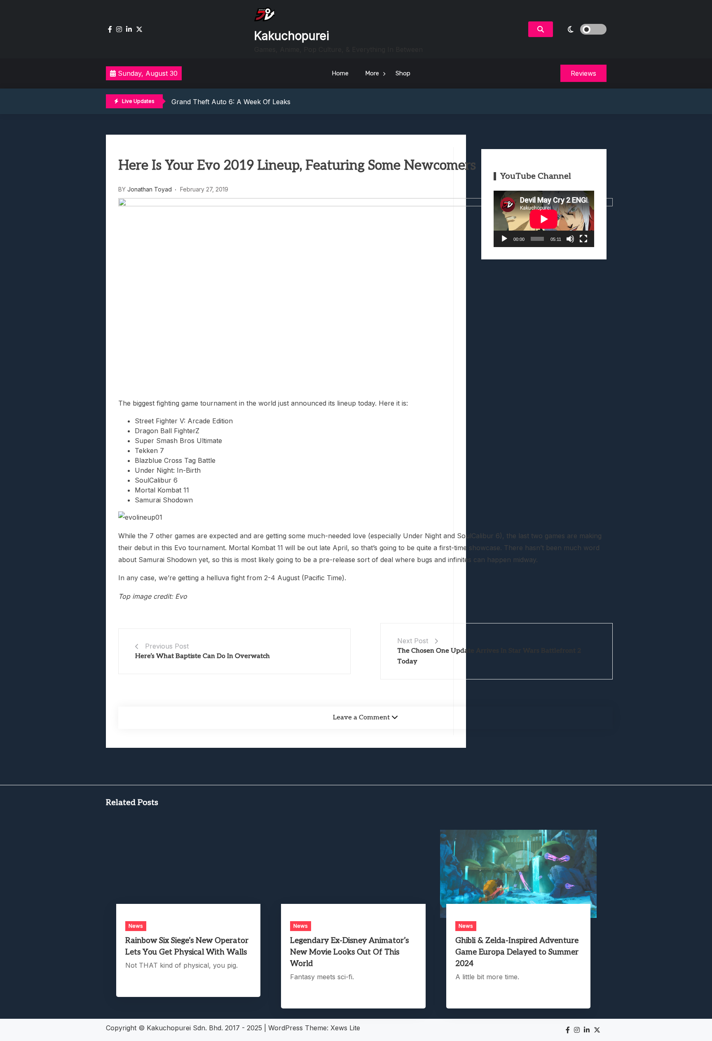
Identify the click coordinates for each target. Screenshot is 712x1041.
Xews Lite (345, 1028)
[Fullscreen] (583, 239)
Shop (403, 73)
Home (340, 73)
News (136, 925)
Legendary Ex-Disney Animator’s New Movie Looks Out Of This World (349, 952)
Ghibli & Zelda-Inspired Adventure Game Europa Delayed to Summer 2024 (516, 952)
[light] (582, 29)
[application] (544, 219)
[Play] (504, 239)
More (372, 73)
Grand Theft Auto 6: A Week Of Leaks (230, 102)
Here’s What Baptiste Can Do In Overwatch (202, 656)
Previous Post (167, 646)
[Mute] (570, 239)
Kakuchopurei (291, 36)
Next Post (412, 641)
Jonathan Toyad (149, 189)
